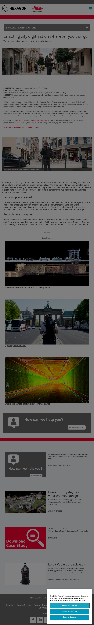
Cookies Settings (69, 617)
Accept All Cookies (69, 605)
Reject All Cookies (69, 611)
